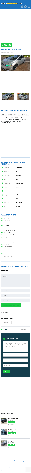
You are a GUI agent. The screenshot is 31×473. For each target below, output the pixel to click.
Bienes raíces (7, 461)
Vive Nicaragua (7, 467)
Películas (14, 461)
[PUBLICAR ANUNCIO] (22, 6)
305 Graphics (21, 467)
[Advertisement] (15, 25)
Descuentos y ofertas (22, 461)
